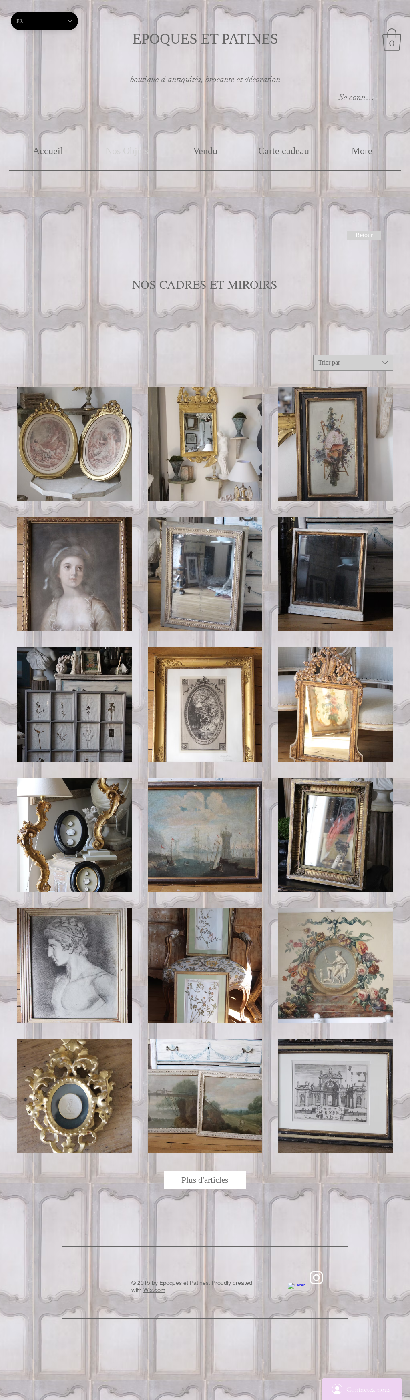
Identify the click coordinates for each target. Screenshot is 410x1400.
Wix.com (154, 1289)
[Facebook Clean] (296, 1291)
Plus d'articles (204, 1180)
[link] (391, 39)
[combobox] (353, 363)
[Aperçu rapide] (74, 444)
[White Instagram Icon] (316, 1277)
